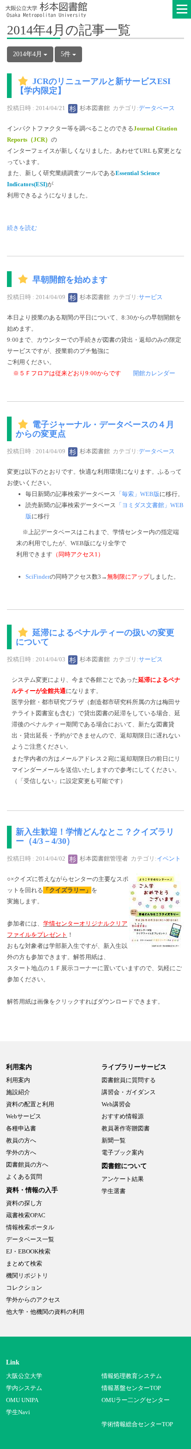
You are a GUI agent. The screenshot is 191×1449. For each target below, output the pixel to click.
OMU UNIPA (22, 1400)
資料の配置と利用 (30, 1104)
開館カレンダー (154, 373)
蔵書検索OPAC (25, 1215)
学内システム (24, 1387)
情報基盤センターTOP (131, 1387)
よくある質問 (24, 1176)
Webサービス (23, 1116)
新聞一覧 (114, 1140)
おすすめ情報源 (123, 1116)
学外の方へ (21, 1152)
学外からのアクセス (33, 1299)
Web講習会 (116, 1104)
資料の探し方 (24, 1203)
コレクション (24, 1287)
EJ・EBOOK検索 (28, 1251)
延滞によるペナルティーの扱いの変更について (95, 637)
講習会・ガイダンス (129, 1092)
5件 (66, 54)
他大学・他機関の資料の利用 (45, 1311)
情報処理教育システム (132, 1375)
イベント (169, 858)
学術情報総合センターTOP (137, 1424)
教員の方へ (21, 1140)
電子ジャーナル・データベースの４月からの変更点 (95, 429)
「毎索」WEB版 (137, 493)
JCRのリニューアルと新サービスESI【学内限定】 (93, 86)
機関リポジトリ (27, 1275)
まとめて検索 (24, 1263)
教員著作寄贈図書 (126, 1128)
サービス (151, 297)
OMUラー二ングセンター (136, 1400)
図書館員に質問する (129, 1080)
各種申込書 (21, 1128)
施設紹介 (18, 1092)
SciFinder (37, 576)
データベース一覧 (30, 1239)
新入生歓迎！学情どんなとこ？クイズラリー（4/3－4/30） (95, 836)
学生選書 (114, 1191)
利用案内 (18, 1080)
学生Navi (18, 1412)
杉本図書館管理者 (103, 858)
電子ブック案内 (123, 1152)
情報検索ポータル (30, 1227)
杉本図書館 (94, 107)
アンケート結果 (123, 1178)
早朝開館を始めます (70, 279)
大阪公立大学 (24, 1375)
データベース (157, 107)
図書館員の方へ (27, 1164)
